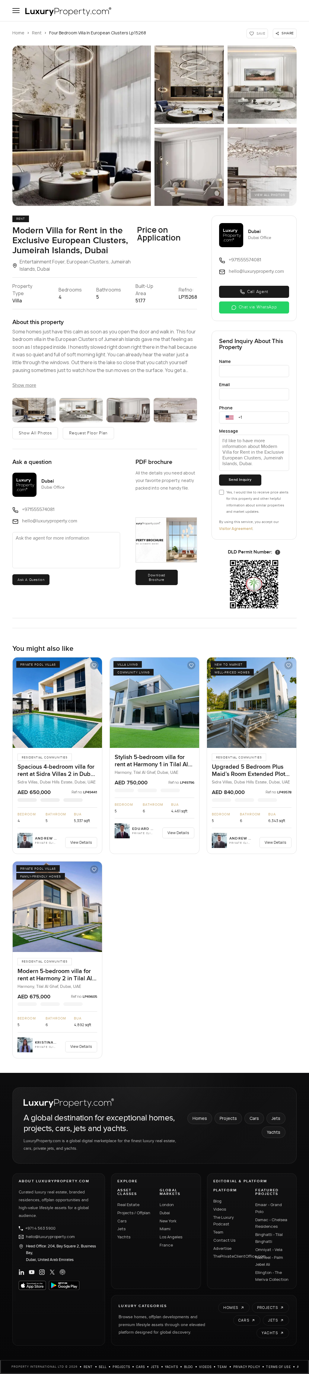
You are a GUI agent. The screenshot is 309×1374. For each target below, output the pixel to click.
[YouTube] (31, 1272)
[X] (52, 1272)
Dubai (165, 1212)
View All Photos (270, 195)
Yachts (273, 1132)
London (167, 1204)
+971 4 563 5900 (40, 1228)
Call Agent (257, 291)
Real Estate (128, 1204)
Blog (217, 1201)
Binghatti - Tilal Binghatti (269, 1238)
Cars (254, 1118)
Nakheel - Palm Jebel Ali (269, 1261)
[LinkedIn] (21, 1272)
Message (228, 431)
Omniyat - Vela (268, 1249)
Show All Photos (35, 433)
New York (168, 1221)
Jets (276, 1118)
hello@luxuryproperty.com (50, 1236)
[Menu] (16, 11)
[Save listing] (94, 665)
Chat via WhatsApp (258, 307)
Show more (24, 385)
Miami (165, 1228)
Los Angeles (171, 1237)
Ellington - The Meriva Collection (271, 1276)
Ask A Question (31, 580)
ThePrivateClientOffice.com (230, 1256)
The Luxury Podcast (223, 1221)
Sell (103, 1366)
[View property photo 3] (262, 85)
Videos (219, 1209)
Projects (228, 1118)
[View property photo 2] (189, 85)
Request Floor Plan (88, 433)
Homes (200, 1118)
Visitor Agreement (236, 528)
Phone (226, 408)
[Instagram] (42, 1272)
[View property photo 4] (189, 167)
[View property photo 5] (262, 167)
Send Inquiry (240, 479)
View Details (81, 842)
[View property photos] (81, 126)
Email (224, 384)
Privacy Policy (246, 1366)
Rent (37, 33)
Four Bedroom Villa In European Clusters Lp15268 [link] (97, 33)
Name (225, 361)
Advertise (222, 1248)
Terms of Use (278, 1366)
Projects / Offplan (133, 1212)
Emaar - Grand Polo (268, 1208)
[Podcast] (62, 1272)
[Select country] (229, 417)
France (166, 1245)
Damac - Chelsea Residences (271, 1223)
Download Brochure (156, 577)
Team (218, 1232)
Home (18, 33)
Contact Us (224, 1240)
